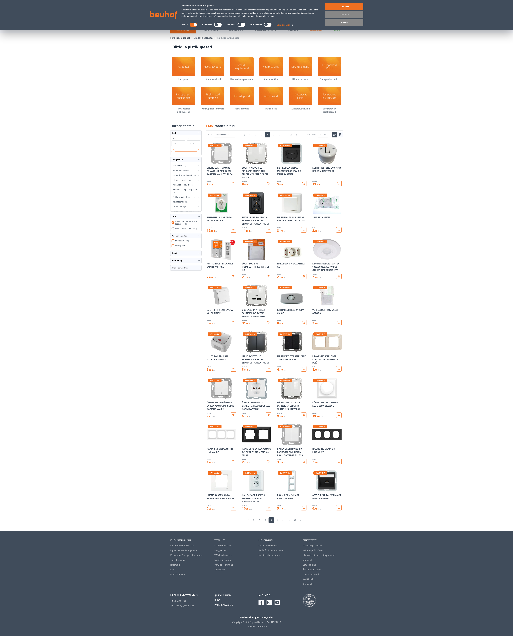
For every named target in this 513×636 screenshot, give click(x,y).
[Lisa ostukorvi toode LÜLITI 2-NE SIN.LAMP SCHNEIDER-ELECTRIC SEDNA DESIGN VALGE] (303, 415)
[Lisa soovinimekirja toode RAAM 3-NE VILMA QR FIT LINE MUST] (314, 443)
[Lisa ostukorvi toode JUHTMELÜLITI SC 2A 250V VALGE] (303, 322)
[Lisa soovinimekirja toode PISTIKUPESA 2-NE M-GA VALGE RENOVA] (209, 212)
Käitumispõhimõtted (313, 550)
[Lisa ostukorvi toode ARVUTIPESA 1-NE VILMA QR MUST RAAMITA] (339, 507)
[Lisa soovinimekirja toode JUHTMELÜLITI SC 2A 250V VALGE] (279, 304)
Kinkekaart (219, 569)
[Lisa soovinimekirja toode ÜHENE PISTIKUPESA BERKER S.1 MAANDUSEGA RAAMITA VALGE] (244, 397)
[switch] (218, 25)
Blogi (217, 600)
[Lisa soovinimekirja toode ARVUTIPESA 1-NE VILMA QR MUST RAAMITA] (314, 489)
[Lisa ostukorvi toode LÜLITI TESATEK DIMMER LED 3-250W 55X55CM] (339, 415)
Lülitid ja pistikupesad (228, 37)
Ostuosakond (309, 564)
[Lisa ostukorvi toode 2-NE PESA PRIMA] (339, 230)
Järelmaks (175, 564)
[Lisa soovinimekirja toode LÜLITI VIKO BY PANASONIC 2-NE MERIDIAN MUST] (279, 351)
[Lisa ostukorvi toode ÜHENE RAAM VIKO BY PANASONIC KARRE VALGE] (233, 507)
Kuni (189, 138)
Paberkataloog (223, 604)
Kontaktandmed (311, 574)
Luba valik (344, 14)
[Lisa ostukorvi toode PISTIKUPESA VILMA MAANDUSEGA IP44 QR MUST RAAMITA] (303, 183)
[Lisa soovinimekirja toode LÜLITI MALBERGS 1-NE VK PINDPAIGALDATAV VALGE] (279, 212)
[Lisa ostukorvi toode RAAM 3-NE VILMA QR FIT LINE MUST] (339, 461)
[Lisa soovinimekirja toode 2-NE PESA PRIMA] (314, 212)
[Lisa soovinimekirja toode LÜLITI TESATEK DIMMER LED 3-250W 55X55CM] (314, 397)
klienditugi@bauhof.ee (184, 605)
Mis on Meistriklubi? (268, 545)
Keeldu (344, 22)
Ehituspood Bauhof (180, 37)
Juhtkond (307, 560)
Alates (175, 138)
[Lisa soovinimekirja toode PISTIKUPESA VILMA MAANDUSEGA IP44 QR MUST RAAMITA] (279, 162)
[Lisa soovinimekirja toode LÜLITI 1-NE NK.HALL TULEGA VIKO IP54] (209, 351)
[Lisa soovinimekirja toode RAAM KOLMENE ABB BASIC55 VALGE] (279, 489)
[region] (274, 327)
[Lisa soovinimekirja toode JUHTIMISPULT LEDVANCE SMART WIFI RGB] (209, 258)
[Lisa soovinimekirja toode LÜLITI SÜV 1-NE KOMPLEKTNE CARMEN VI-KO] (244, 258)
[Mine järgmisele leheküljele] (296, 134)
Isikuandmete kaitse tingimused (319, 555)
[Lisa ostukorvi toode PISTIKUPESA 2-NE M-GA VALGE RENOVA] (233, 230)
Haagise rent (220, 550)
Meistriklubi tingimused (270, 555)
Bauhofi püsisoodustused (271, 550)
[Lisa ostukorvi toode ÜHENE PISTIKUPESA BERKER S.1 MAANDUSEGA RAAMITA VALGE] (268, 415)
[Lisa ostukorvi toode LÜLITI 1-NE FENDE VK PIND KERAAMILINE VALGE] (339, 183)
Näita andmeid (283, 25)
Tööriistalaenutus (223, 555)
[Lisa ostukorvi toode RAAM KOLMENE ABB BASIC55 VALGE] (303, 507)
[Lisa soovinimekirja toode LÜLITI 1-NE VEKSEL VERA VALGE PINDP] (209, 304)
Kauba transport (222, 545)
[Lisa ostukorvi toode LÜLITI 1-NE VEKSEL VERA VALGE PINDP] (233, 322)
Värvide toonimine (223, 564)
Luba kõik (344, 6)
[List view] (340, 134)
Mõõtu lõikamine (222, 560)
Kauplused (224, 595)
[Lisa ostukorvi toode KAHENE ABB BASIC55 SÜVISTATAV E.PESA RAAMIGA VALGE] (268, 507)
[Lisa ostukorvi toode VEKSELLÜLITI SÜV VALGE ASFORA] (339, 322)
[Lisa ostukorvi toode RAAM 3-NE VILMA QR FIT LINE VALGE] (233, 461)
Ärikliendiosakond (312, 569)
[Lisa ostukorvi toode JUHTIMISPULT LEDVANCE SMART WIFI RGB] (233, 276)
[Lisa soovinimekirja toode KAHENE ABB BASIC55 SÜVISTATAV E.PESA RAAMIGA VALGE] (244, 489)
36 (291, 134)
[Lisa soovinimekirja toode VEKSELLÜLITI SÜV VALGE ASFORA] (314, 304)
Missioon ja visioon (312, 545)
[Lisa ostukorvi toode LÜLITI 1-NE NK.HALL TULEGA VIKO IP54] (233, 369)
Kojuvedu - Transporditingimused (187, 555)
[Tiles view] (334, 134)
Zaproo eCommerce (256, 626)
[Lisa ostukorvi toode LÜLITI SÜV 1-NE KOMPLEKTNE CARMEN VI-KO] (268, 276)
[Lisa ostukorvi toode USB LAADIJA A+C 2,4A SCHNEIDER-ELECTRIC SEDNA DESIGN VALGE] (268, 322)
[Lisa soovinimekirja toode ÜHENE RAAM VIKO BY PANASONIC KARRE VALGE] (209, 489)
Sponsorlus (308, 584)
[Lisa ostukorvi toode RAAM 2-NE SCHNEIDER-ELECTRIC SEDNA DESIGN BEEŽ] (339, 369)
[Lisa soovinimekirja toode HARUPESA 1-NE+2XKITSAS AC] (279, 258)
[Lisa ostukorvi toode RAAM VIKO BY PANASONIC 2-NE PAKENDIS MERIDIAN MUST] (268, 461)
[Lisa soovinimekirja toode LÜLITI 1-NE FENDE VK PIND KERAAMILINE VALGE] (314, 162)
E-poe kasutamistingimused (184, 550)
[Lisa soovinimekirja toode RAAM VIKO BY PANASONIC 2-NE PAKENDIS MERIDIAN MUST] (244, 443)
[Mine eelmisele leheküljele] (244, 134)
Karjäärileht (308, 579)
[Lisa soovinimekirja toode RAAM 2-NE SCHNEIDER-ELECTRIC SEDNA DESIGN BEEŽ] (314, 351)
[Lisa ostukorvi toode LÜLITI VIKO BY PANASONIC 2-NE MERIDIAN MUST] (303, 369)
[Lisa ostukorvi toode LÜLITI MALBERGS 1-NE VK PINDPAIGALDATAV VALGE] (303, 230)
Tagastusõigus (177, 560)
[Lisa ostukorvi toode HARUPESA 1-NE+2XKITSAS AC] (303, 276)
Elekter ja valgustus (204, 37)
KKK (172, 569)
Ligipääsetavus (177, 574)
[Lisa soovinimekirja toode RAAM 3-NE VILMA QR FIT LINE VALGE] (209, 443)
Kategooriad (177, 160)
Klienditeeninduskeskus (182, 545)
